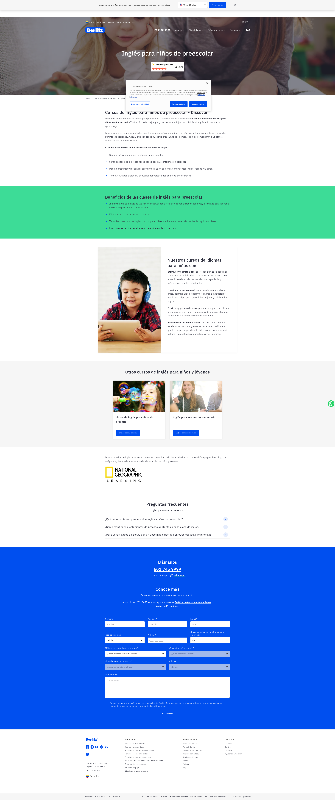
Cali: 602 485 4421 (94, 770)
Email (193, 619)
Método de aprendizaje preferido (121, 648)
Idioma (172, 661)
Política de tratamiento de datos (193, 602)
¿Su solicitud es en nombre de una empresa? (207, 633)
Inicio (87, 98)
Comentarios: (111, 674)
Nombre (109, 619)
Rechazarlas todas (178, 104)
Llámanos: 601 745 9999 (96, 763)
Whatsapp (179, 575)
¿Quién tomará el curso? (181, 648)
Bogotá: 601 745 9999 (95, 767)
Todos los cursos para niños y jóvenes (111, 98)
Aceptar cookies (198, 104)
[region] (168, 95)
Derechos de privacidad (140, 104)
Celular (152, 635)
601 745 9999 (167, 569)
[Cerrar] (207, 83)
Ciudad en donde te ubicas (118, 661)
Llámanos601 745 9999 (126, 22)
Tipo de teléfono (113, 634)
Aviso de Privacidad (167, 606)
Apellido (152, 619)
